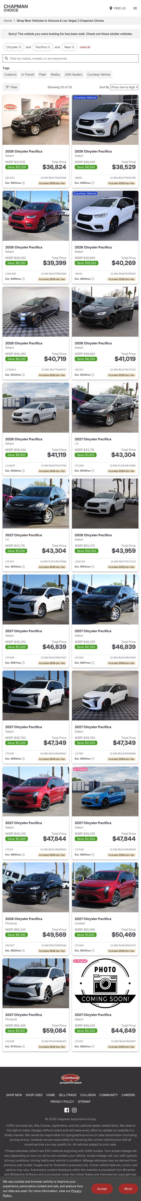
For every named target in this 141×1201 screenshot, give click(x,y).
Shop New (14, 1095)
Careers (128, 1095)
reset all (85, 47)
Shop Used (34, 1095)
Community (108, 1095)
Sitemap (84, 1101)
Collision (88, 1095)
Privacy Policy (62, 1101)
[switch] (135, 8)
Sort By (104, 87)
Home (8, 20)
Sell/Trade (68, 1095)
